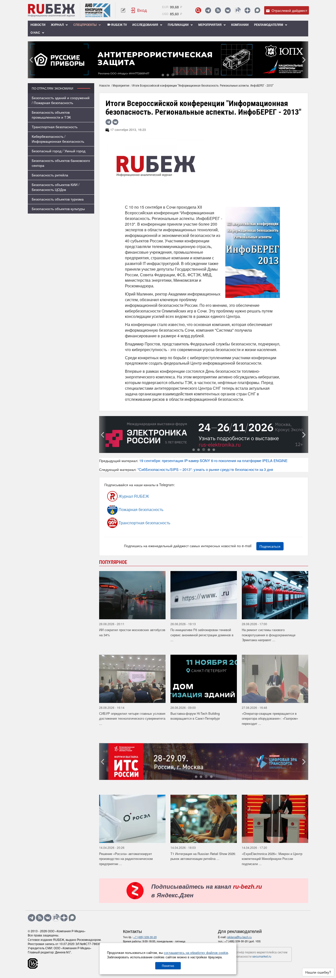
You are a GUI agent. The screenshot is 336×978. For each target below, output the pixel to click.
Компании (240, 24)
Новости (38, 24)
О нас (36, 32)
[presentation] (31, 59)
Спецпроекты (85, 24)
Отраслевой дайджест (289, 10)
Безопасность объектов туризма (58, 199)
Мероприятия (210, 24)
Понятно (168, 965)
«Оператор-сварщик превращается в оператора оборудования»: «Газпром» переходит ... (270, 718)
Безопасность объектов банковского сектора (61, 163)
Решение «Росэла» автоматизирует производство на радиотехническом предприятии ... (126, 858)
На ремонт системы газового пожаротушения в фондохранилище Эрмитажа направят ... (268, 634)
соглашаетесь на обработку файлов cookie (196, 952)
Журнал (57, 24)
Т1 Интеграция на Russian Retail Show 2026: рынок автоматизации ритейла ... (203, 856)
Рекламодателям (269, 24)
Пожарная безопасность (140, 509)
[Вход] (139, 10)
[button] (163, 74)
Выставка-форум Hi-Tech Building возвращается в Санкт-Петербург (195, 716)
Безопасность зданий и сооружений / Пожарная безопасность (61, 100)
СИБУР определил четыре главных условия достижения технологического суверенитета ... (132, 718)
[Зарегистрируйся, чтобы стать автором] (123, 10)
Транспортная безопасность (54, 126)
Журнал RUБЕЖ (133, 496)
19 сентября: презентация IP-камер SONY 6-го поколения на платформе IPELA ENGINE (213, 460)
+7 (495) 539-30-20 (145, 937)
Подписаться (270, 546)
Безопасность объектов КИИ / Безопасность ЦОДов (55, 187)
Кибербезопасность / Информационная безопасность (58, 139)
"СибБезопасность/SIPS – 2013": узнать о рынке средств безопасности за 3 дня (205, 469)
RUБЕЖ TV (118, 24)
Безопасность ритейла (50, 174)
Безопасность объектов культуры (58, 208)
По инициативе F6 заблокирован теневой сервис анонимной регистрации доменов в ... (201, 634)
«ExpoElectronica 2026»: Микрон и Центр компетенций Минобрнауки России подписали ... (272, 858)
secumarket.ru (261, 956)
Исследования (145, 24)
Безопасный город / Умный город (58, 150)
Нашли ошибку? (318, 972)
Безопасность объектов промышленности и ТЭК (51, 115)
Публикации (178, 24)
